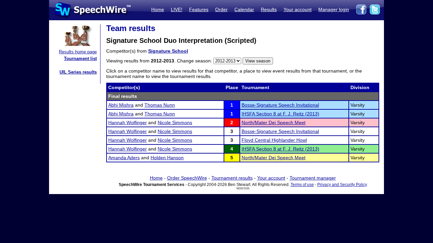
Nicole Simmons (175, 122)
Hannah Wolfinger (127, 122)
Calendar (244, 9)
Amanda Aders (124, 157)
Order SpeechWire (187, 178)
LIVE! (176, 9)
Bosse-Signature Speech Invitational (280, 105)
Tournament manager (313, 178)
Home (157, 9)
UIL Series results (78, 72)
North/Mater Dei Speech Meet (273, 122)
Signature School (168, 51)
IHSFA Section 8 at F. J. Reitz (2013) (280, 113)
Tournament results (232, 178)
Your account (297, 9)
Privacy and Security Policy (342, 184)
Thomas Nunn (159, 105)
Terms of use (302, 184)
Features (198, 9)
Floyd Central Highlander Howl (274, 140)
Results (269, 9)
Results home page (78, 51)
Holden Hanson (167, 157)
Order (221, 9)
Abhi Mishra (121, 105)
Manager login (333, 9)
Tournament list (80, 58)
